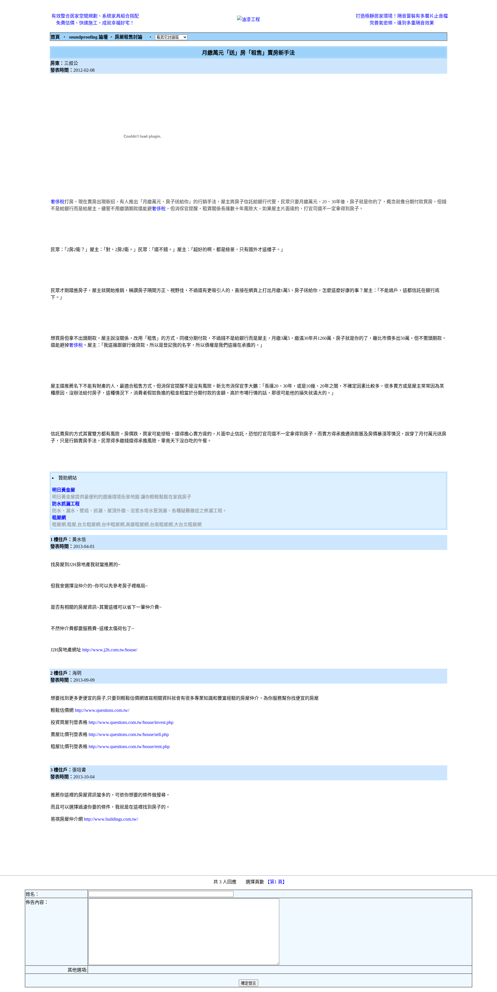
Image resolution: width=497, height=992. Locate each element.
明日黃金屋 (63, 490)
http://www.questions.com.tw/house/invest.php (131, 722)
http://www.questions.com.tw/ (102, 710)
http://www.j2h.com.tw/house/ (109, 649)
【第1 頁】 (276, 881)
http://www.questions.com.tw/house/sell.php (129, 734)
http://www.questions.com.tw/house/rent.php (129, 746)
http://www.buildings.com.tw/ (111, 819)
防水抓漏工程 (66, 503)
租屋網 (59, 517)
